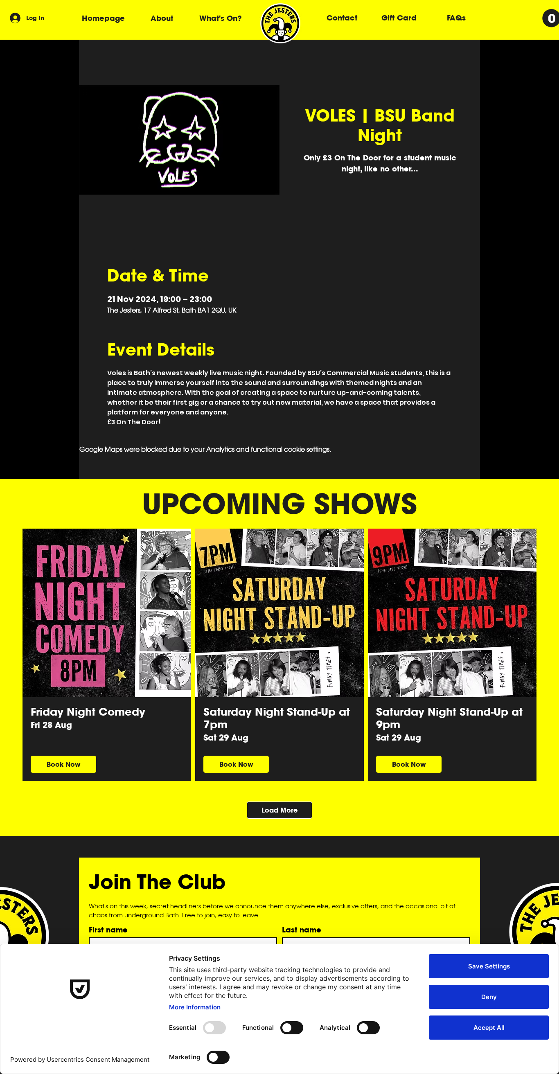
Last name (301, 929)
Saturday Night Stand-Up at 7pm (276, 718)
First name (108, 929)
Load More (279, 810)
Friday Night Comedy (88, 711)
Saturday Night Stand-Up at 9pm (449, 718)
